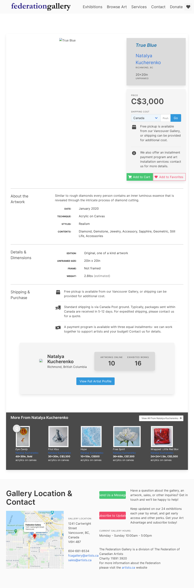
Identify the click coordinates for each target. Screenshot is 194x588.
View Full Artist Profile (95, 381)
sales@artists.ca (80, 560)
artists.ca (128, 567)
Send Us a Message (112, 495)
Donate (176, 7)
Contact (158, 7)
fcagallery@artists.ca (83, 555)
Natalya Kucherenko (27, 452)
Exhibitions (92, 7)
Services (139, 7)
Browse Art (117, 7)
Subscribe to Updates (112, 515)
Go (176, 118)
